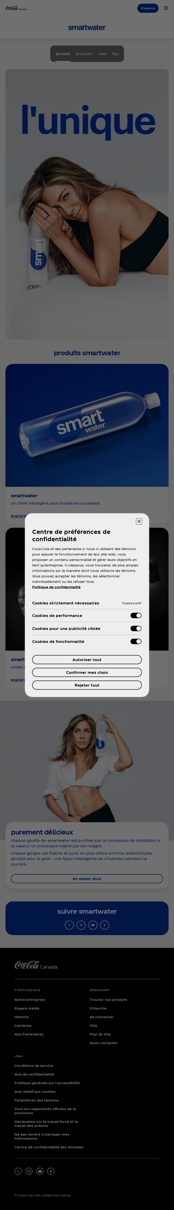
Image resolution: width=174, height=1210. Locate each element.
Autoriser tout (87, 659)
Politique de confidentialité (56, 587)
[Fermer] (139, 521)
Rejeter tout (87, 685)
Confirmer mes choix (87, 672)
